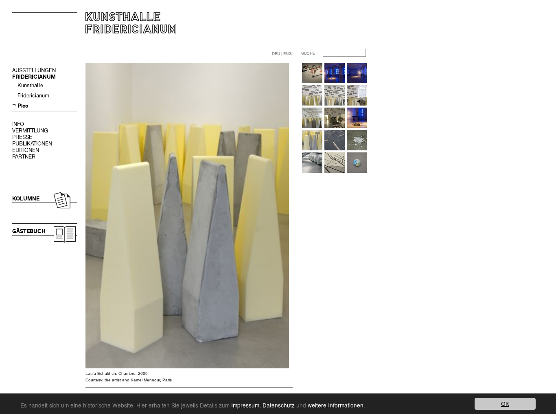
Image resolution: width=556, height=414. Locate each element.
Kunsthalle (30, 85)
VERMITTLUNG (30, 131)
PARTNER (23, 157)
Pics (23, 106)
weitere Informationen (335, 405)
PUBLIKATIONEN (32, 144)
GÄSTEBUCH (29, 231)
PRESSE (22, 137)
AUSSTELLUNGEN (34, 70)
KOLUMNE (25, 199)
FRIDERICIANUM (34, 77)
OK (505, 403)
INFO (18, 124)
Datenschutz (279, 405)
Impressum (245, 405)
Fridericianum (33, 95)
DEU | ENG (282, 53)
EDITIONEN (25, 150)
